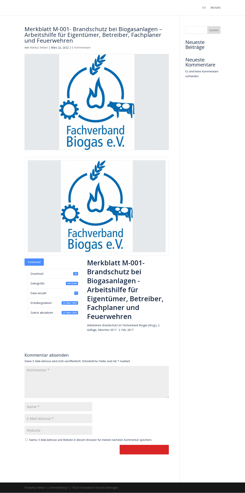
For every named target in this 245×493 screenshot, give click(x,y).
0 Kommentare (81, 47)
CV (204, 7)
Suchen (213, 30)
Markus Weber (39, 47)
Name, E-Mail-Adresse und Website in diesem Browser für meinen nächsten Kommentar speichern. (90, 440)
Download (34, 262)
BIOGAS (215, 7)
